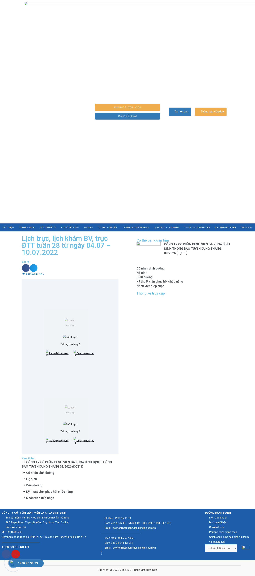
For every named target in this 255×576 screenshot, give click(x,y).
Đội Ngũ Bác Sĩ (48, 227)
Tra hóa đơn (181, 111)
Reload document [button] (59, 353)
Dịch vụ (88, 227)
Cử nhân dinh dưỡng (40, 473)
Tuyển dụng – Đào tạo (197, 227)
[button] (127, 107)
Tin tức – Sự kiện (107, 227)
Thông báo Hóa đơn (212, 111)
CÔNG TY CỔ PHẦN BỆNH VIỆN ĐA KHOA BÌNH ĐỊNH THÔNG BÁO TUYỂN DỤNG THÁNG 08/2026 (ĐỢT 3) (197, 248)
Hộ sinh (31, 479)
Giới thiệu (8, 227)
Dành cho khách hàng (135, 227)
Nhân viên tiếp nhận (40, 498)
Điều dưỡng (34, 485)
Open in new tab (85, 353)
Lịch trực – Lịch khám (166, 227)
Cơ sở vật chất (70, 227)
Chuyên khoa (27, 227)
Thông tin (246, 227)
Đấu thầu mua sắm (225, 227)
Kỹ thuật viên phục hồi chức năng (49, 491)
